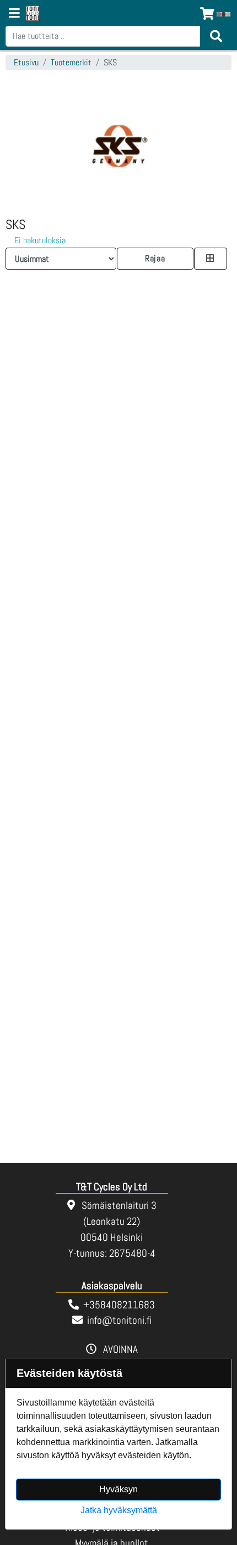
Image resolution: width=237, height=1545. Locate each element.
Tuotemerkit (71, 62)
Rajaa (155, 258)
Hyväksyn (118, 1489)
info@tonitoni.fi (119, 1320)
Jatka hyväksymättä (118, 1510)
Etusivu (26, 62)
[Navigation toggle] (14, 14)
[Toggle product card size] (210, 259)
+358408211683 (119, 1305)
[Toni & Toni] (33, 14)
